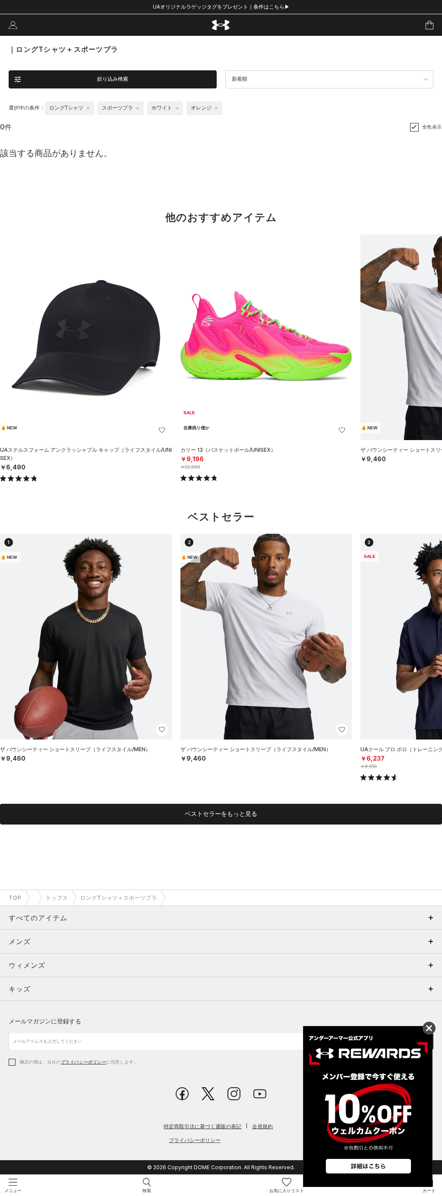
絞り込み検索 (112, 79)
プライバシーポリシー (83, 1061)
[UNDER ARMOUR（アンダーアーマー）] (221, 25)
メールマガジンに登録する (45, 1021)
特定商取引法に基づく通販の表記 (202, 1126)
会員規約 (262, 1126)
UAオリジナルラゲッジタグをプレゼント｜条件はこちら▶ (221, 6)
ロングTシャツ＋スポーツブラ (118, 897)
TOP (15, 897)
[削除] (88, 108)
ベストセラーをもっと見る (221, 813)
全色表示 (432, 127)
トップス (57, 897)
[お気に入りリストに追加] (162, 430)
